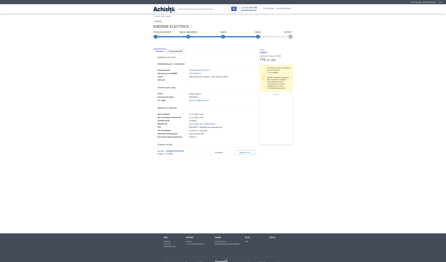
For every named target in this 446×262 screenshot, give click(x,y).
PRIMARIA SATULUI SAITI (199, 70)
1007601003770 (195, 73)
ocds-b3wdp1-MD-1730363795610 (202, 124)
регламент (167, 244)
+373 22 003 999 (249, 7)
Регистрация (416, 2)
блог (246, 241)
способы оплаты (220, 241)
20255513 (192, 137)
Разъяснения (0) (175, 51)
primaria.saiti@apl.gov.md (199, 100)
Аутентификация (429, 2)
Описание (160, 51)
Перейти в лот (245, 152)
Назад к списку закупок (163, 16)
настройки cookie (170, 246)
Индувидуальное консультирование (227, 244)
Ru (440, 2)
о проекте (167, 241)
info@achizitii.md (248, 10)
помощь (188, 241)
